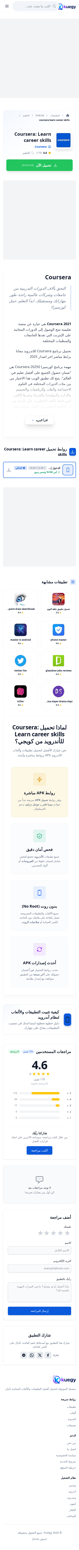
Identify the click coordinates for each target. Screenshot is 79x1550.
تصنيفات (71, 1425)
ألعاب (73, 1413)
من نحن (71, 1443)
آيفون (73, 1504)
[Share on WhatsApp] (31, 1355)
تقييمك (67, 1226)
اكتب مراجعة (39, 1150)
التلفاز (72, 1510)
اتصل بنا (71, 1449)
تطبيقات (71, 1407)
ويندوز (72, 1485)
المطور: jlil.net (39, 1539)
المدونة (72, 1419)
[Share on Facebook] (47, 1355)
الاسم (68, 1243)
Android (39, 115)
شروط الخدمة (68, 1461)
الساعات (71, 1516)
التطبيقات (55, 115)
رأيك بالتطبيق (63, 1279)
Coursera (41, 146)
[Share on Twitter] (39, 1355)
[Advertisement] (39, 58)
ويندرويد (71, 1497)
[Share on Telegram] (23, 1355)
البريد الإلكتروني (62, 1261)
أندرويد (72, 1491)
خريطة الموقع (68, 1467)
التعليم (26, 115)
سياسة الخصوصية (66, 1455)
